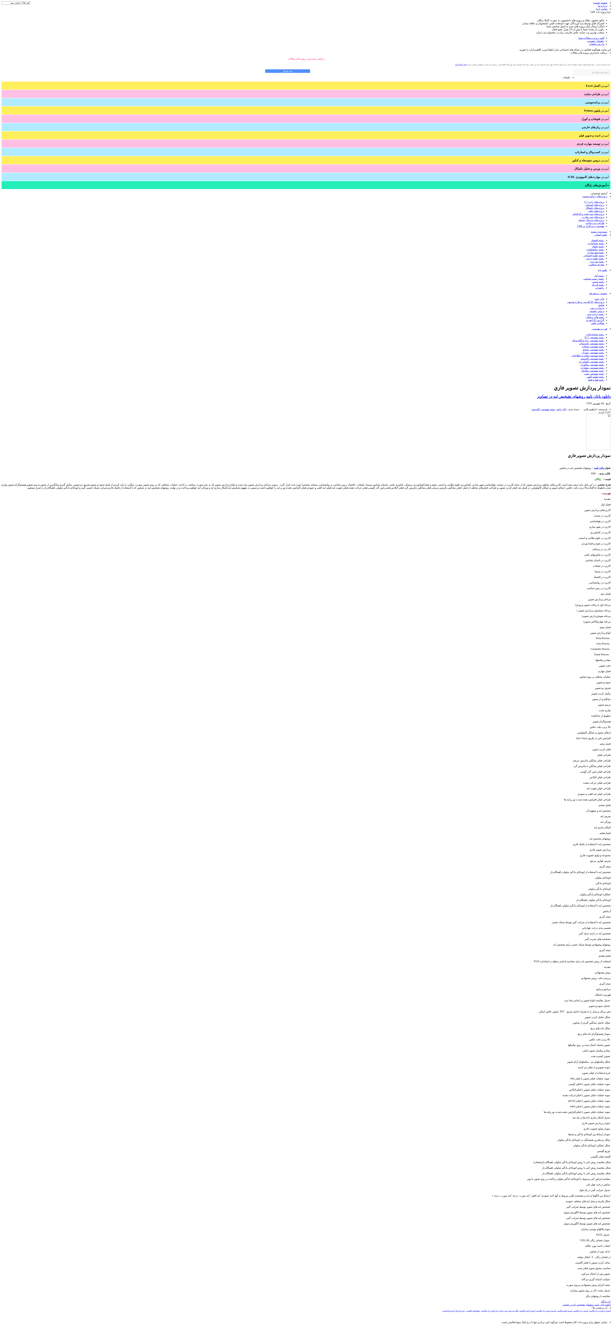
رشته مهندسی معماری (592, 367)
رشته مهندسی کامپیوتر (592, 358)
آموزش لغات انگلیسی (564, 1311)
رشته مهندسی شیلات (593, 346)
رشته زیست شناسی (593, 278)
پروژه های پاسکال (594, 208)
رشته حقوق (598, 246)
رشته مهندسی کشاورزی (591, 361)
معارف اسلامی (596, 264)
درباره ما (602, 5)
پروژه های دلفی (596, 211)
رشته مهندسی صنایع (593, 349)
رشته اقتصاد (597, 240)
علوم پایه (602, 270)
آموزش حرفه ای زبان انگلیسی (600, 1311)
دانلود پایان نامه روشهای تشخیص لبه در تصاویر (574, 396)
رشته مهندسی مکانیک (592, 370)
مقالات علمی (597, 323)
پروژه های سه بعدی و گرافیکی (588, 214)
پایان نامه (599, 299)
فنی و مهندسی (599, 328)
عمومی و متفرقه (598, 293)
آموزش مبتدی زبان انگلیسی (546, 1311)
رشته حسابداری (596, 243)
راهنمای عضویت (595, 41)
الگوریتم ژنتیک (513, 1311)
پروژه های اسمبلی (594, 205)
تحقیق (601, 305)
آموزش (597, 85)
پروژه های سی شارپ (593, 217)
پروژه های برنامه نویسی (594, 196)
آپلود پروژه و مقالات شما (591, 38)
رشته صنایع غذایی (595, 334)
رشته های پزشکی (595, 317)
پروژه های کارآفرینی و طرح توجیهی (585, 302)
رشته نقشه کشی (595, 376)
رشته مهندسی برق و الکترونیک (588, 340)
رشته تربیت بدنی (595, 314)
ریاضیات (599, 287)
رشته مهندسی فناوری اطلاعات (588, 355)
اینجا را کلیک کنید (461, 65)
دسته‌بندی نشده (599, 231)
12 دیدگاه (606, 1301)
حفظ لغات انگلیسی (473, 1311)
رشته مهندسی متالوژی (592, 364)
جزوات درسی (597, 308)
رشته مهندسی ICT (594, 337)
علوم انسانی (600, 234)
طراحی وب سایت (595, 223)
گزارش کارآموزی (595, 320)
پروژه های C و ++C (594, 202)
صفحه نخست (600, 2)
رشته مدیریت (597, 261)
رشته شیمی (598, 281)
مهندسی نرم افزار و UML (590, 226)
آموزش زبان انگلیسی (580, 1311)
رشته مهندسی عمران (593, 352)
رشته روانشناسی (595, 249)
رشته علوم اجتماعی (593, 255)
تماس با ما (601, 8)
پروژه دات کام (460, 1311)
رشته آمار (599, 275)
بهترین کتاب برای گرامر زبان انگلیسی (494, 1311)
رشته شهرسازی (595, 252)
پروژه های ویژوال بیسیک (591, 220)
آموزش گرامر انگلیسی (527, 1311)
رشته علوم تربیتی (595, 258)
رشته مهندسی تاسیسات (591, 343)
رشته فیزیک (598, 284)
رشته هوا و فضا (596, 379)
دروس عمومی (596, 311)
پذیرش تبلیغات (596, 44)
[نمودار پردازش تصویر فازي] (598, 449)
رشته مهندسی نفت (594, 373)
